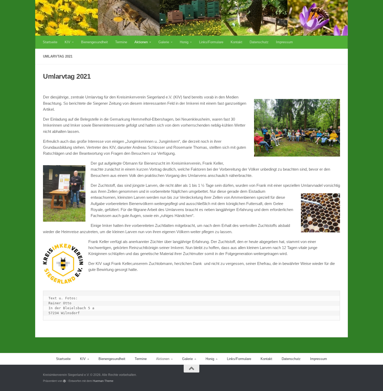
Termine (121, 42)
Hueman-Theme (103, 380)
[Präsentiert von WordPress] (64, 381)
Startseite (50, 42)
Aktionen (141, 42)
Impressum (284, 42)
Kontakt (236, 42)
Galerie (163, 42)
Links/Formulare (211, 42)
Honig (184, 42)
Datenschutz (259, 42)
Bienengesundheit (94, 42)
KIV (67, 42)
